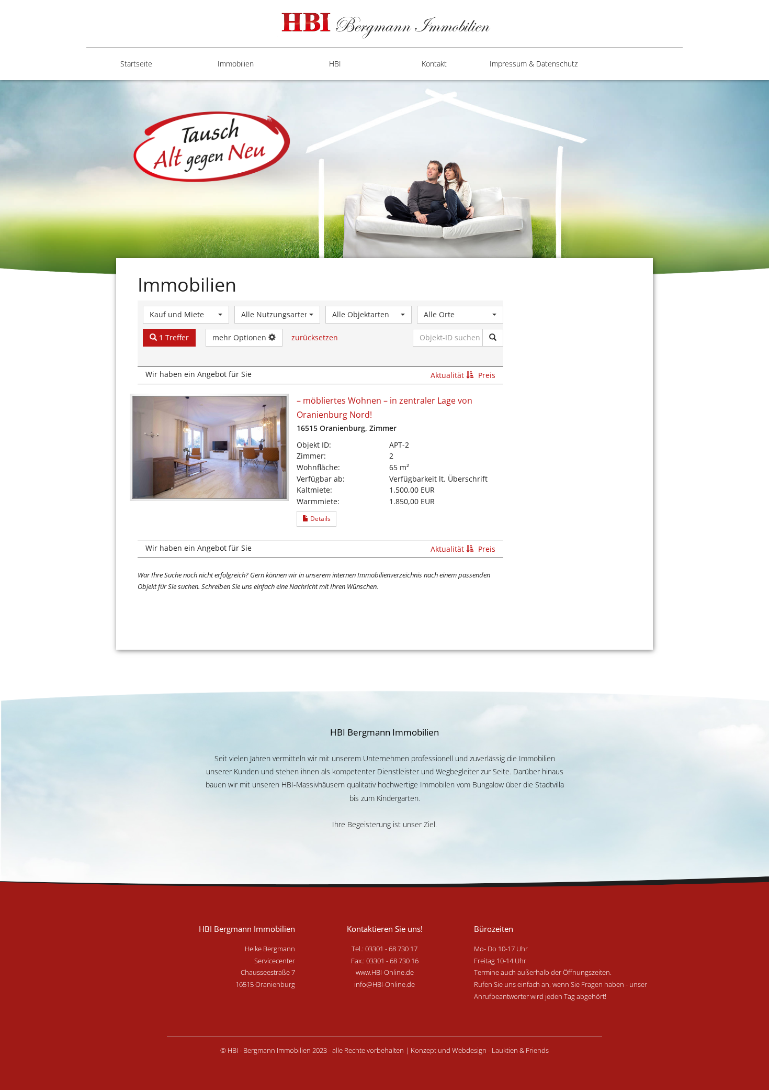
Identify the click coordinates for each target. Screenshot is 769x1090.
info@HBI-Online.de (384, 984)
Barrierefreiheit (520, 105)
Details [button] (320, 518)
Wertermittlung (321, 179)
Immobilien (236, 64)
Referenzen (315, 105)
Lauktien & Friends (520, 1050)
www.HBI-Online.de (385, 972)
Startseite (136, 64)
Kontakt (434, 64)
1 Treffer (173, 337)
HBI (335, 64)
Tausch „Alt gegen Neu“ (327, 215)
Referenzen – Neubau (318, 142)
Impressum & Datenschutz (534, 64)
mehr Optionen (240, 337)
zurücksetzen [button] (314, 337)
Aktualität (448, 375)
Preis (486, 375)
